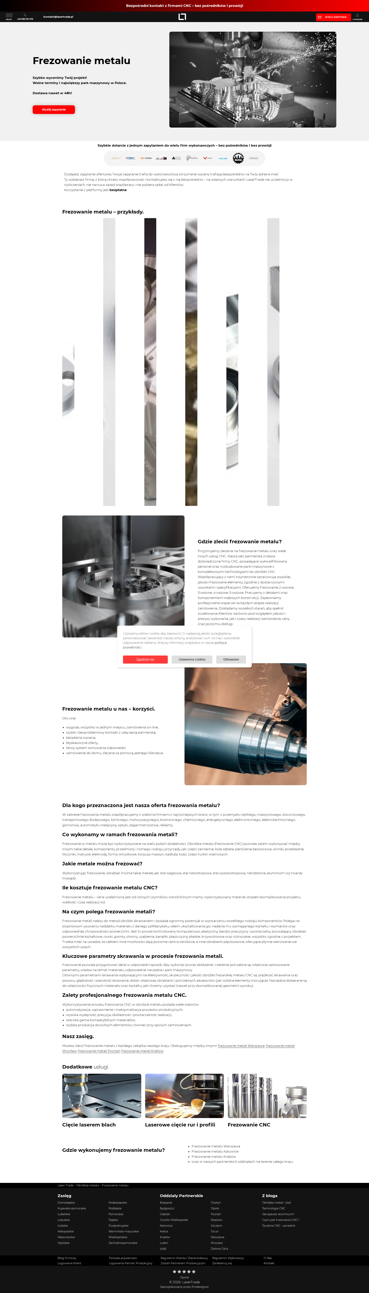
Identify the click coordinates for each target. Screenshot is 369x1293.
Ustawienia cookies (192, 659)
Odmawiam (231, 659)
